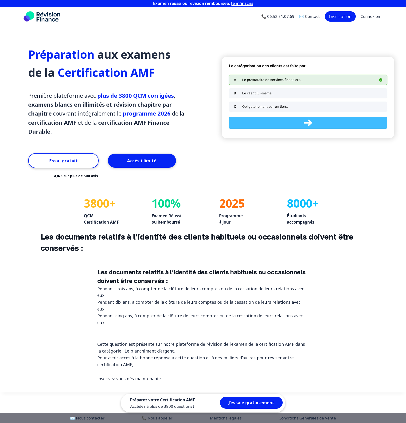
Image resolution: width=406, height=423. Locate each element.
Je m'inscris (242, 3)
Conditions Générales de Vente (307, 418)
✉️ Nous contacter (87, 418)
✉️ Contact (309, 16)
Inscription (340, 16)
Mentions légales (226, 418)
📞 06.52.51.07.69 (277, 16)
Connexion (370, 16)
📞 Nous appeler (157, 418)
